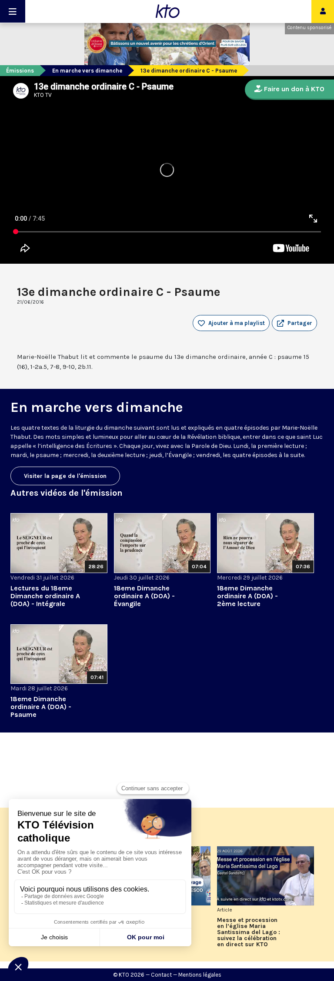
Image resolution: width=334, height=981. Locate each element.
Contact (161, 974)
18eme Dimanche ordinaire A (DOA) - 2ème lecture (247, 596)
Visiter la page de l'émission (65, 476)
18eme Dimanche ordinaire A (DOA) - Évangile (144, 596)
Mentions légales (199, 974)
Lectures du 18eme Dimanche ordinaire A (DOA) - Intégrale (45, 596)
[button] (294, 323)
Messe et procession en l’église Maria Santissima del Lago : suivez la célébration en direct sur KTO (248, 932)
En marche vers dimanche (87, 70)
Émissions (20, 70)
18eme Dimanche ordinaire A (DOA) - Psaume (40, 707)
